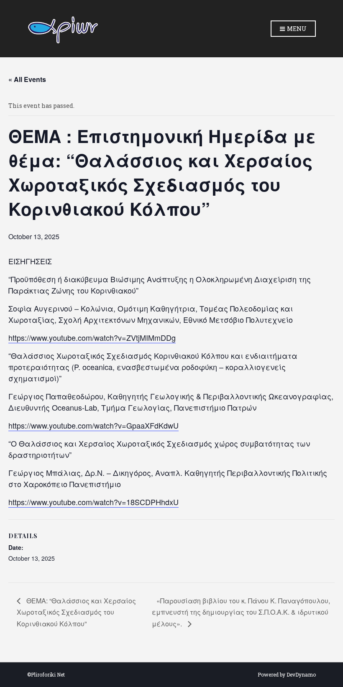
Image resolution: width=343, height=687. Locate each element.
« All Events (27, 79)
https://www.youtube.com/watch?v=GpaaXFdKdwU (93, 425)
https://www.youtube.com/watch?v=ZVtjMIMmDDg (92, 337)
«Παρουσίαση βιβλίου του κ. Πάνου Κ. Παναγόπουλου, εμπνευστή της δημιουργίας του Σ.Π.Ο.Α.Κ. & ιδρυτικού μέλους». (241, 612)
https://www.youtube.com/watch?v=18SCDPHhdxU (93, 501)
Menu (296, 29)
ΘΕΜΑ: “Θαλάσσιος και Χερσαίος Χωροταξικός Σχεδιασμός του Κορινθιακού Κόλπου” (76, 612)
